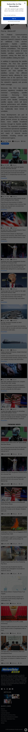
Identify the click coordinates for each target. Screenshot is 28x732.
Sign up (14, 18)
